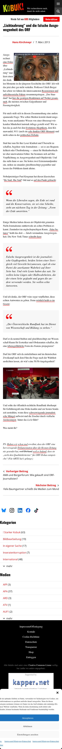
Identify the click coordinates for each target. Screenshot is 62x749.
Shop (31, 652)
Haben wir (12, 444)
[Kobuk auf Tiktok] (36, 510)
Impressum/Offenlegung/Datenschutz (18, 741)
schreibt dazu (35, 236)
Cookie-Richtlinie (31, 636)
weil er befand (39, 451)
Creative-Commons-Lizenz (39, 665)
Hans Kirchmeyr (22, 42)
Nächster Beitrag (46, 485)
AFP (7, 584)
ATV (7, 605)
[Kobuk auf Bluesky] (4, 510)
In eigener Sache (14, 545)
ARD (7, 598)
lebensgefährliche (16, 345)
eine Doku (8, 61)
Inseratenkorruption (16, 552)
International (13, 559)
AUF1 (7, 611)
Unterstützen (51, 19)
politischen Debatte (29, 134)
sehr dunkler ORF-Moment (41, 131)
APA (7, 591)
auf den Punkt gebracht (45, 180)
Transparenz (31, 646)
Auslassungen (9, 419)
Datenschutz (31, 641)
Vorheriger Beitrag (16, 471)
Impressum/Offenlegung (31, 626)
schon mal (23, 444)
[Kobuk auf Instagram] (12, 510)
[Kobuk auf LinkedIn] (20, 510)
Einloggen (31, 657)
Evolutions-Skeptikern (36, 127)
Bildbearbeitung (14, 539)
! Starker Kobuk (14, 532)
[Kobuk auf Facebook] (28, 510)
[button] (57, 692)
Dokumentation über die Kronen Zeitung (37, 447)
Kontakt (31, 631)
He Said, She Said (12, 180)
